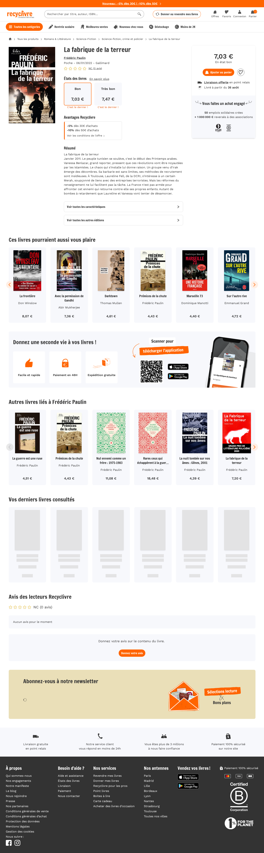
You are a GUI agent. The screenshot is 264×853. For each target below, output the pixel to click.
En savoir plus (99, 79)
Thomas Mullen (111, 303)
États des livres (68, 781)
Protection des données (23, 821)
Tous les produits (27, 39)
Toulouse (150, 811)
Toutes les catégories (27, 27)
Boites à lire (101, 796)
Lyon (147, 796)
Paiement (64, 791)
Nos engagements (18, 781)
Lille (147, 786)
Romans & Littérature (57, 39)
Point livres (101, 791)
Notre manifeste (17, 786)
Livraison (64, 786)
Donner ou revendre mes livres (179, 14)
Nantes (149, 801)
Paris (147, 775)
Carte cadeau (102, 801)
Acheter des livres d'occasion (114, 806)
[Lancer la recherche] (139, 14)
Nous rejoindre (16, 796)
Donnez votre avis (132, 653)
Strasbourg (152, 806)
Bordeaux (150, 791)
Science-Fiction (86, 39)
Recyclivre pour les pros (110, 786)
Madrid (149, 781)
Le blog (11, 791)
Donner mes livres (106, 781)
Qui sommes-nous (19, 775)
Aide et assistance (70, 775)
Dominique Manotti (194, 303)
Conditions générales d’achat (26, 816)
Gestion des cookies (20, 831)
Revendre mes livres (107, 775)
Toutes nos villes (155, 816)
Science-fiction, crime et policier (122, 39)
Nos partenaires (17, 806)
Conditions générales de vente (27, 811)
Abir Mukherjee (69, 307)
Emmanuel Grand (236, 303)
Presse (10, 801)
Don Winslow (27, 303)
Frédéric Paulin (75, 58)
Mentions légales (18, 826)
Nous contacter (69, 796)
